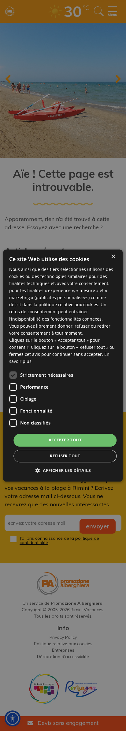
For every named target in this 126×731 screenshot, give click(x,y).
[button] (63, 470)
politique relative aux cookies (68, 305)
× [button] (113, 256)
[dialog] (63, 365)
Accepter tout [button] (65, 440)
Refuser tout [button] (65, 456)
